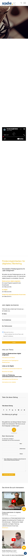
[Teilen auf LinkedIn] (12, 410)
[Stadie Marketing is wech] (14, 540)
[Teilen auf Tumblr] (15, 410)
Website (21, 453)
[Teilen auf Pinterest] (9, 410)
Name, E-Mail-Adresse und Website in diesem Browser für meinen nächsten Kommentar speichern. (15, 459)
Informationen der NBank (8, 357)
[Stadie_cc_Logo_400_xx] (11, 3)
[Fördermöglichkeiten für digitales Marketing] (14, 501)
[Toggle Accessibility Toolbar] (25, 553)
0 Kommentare (13, 515)
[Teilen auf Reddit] (21, 410)
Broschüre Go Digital (7, 371)
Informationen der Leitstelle (9, 382)
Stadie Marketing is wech (9, 551)
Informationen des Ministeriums (10, 379)
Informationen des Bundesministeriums (12, 368)
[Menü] (24, 3)
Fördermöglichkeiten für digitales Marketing (11, 513)
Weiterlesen (5, 527)
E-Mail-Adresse (22, 449)
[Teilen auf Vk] (18, 410)
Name (21, 443)
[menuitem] (20, 3)
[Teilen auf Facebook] (3, 410)
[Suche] (20, 3)
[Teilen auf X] (6, 410)
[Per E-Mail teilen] (24, 410)
